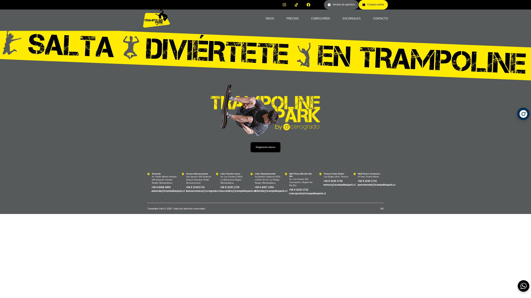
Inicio (270, 18)
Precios (292, 18)
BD (382, 208)
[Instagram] (284, 5)
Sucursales (351, 18)
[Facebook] (308, 5)
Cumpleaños (320, 18)
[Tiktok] (296, 5)
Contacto (380, 18)
